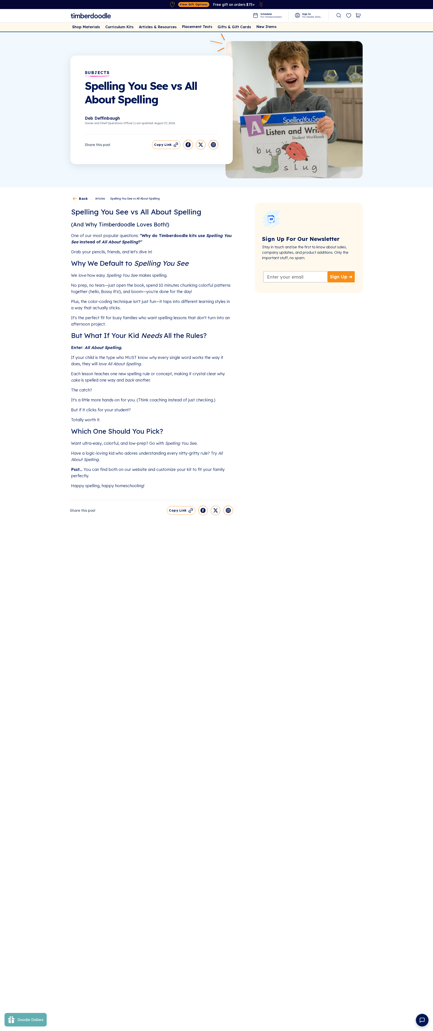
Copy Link (163, 145)
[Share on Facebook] (188, 145)
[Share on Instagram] (213, 145)
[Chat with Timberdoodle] (422, 1020)
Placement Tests (197, 26)
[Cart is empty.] (358, 15)
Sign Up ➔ (341, 276)
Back (83, 199)
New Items (266, 26)
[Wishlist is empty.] (348, 15)
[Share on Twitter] (201, 145)
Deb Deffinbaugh (102, 118)
